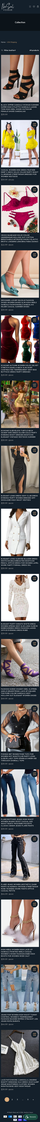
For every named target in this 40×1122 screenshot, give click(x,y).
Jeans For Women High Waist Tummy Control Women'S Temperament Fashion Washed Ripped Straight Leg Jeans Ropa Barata (19, 1018)
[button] (30, 7)
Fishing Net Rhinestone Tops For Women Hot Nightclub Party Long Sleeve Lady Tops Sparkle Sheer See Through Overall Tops (19, 757)
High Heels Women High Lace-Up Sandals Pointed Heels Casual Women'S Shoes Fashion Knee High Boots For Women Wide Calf (18, 952)
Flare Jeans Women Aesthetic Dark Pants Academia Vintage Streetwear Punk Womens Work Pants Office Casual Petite (19, 887)
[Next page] (33, 1099)
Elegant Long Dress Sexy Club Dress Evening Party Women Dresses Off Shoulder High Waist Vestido (19, 498)
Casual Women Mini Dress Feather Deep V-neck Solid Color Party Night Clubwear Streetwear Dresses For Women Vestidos (19, 173)
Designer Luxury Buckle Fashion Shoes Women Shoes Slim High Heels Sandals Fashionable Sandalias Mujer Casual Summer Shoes (19, 303)
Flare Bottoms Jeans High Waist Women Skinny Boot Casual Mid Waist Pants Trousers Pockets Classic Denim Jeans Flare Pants (17, 822)
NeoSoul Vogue (28, 1112)
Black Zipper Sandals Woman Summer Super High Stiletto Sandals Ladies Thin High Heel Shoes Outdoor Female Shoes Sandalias (20, 108)
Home (3, 42)
